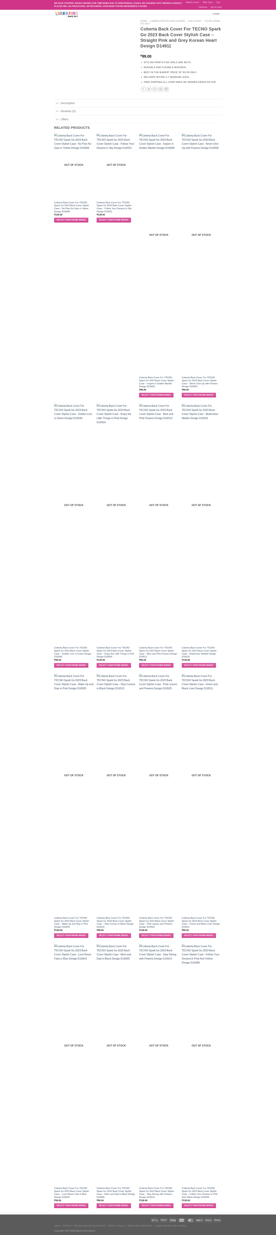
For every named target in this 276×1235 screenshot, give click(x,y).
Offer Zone (208, 2)
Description (68, 103)
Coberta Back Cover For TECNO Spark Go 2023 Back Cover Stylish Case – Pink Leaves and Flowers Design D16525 (156, 922)
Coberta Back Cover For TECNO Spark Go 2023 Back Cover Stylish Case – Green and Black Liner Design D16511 (201, 922)
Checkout (203, 7)
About (57, 1226)
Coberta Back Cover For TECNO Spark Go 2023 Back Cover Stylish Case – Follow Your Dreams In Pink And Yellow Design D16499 (200, 1192)
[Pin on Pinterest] (160, 89)
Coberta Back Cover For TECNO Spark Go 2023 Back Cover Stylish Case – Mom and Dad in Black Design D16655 (116, 1192)
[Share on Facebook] (143, 89)
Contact (68, 1226)
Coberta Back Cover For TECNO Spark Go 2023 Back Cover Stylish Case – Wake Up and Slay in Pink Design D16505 (71, 922)
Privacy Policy (116, 1226)
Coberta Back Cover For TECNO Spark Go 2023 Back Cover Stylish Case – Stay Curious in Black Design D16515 (115, 922)
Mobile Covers (192, 2)
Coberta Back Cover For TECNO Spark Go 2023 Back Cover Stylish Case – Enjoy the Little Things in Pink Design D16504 (115, 652)
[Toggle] (57, 103)
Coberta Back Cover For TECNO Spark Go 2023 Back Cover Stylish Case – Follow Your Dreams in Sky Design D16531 (114, 207)
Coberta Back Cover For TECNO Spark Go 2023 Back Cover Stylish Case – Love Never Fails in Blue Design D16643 (71, 1192)
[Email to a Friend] (154, 89)
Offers (64, 119)
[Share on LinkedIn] (166, 89)
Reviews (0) (68, 111)
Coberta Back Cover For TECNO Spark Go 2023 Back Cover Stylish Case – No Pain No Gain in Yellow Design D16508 (71, 207)
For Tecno (194, 21)
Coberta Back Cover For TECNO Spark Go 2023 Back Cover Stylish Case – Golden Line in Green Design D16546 (72, 652)
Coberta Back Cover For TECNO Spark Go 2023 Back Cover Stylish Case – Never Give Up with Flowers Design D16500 (200, 382)
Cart (218, 2)
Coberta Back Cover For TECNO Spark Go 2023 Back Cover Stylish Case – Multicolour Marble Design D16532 (199, 652)
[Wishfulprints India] (70, 14)
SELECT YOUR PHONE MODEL (71, 220)
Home (143, 21)
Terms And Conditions (139, 1226)
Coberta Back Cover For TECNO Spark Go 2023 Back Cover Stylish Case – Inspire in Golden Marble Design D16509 (156, 382)
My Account (216, 7)
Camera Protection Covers (167, 21)
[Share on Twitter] (149, 89)
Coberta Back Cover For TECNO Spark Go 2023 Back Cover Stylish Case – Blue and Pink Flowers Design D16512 (158, 652)
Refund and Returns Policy (90, 1226)
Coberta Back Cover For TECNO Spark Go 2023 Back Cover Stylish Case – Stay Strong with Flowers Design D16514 (156, 1192)
